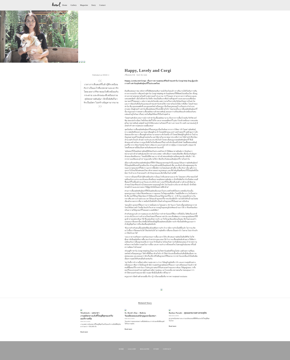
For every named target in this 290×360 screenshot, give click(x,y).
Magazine (84, 5)
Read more (84, 332)
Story (93, 5)
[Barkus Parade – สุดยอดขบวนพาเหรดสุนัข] (170, 310)
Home (64, 5)
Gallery (74, 5)
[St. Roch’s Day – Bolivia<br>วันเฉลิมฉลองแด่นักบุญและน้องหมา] (125, 310)
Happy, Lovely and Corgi (148, 70)
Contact (102, 5)
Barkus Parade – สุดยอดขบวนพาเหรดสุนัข (188, 313)
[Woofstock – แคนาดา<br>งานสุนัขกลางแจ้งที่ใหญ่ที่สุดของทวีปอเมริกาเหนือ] (81, 310)
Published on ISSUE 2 (100, 75)
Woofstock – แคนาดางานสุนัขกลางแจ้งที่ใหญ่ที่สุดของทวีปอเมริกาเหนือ (96, 316)
